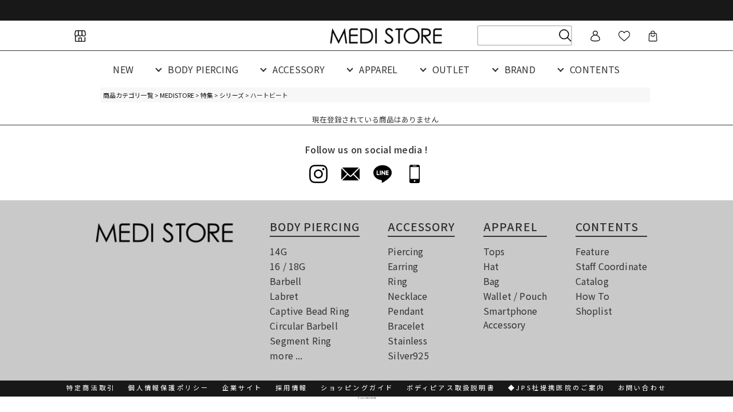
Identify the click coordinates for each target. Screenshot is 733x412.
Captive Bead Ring (309, 311)
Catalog (592, 281)
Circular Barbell (304, 325)
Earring (403, 266)
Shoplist (594, 311)
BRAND (520, 69)
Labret (284, 296)
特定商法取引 (90, 387)
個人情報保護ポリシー (168, 387)
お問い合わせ (642, 387)
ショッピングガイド (357, 387)
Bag (491, 281)
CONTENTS (595, 69)
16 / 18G (287, 266)
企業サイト (242, 387)
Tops (494, 251)
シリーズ (231, 95)
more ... (286, 355)
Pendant (406, 311)
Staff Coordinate (612, 266)
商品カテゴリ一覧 (128, 95)
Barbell (285, 281)
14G (278, 251)
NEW (123, 69)
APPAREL (378, 69)
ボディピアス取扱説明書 (451, 387)
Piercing (405, 251)
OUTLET (451, 69)
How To (593, 296)
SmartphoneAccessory (510, 317)
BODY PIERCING (203, 69)
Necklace (407, 296)
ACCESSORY (299, 69)
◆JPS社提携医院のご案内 (556, 387)
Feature (592, 251)
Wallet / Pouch (515, 296)
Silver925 (408, 355)
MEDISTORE (177, 95)
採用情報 (291, 387)
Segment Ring (300, 340)
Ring (397, 281)
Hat (491, 266)
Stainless (407, 340)
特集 (206, 95)
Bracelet (406, 325)
